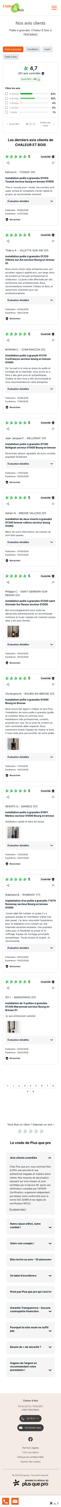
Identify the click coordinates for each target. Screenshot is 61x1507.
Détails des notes (45, 124)
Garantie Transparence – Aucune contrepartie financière (30, 1309)
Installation (32, 49)
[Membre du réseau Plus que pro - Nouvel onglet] (30, 1483)
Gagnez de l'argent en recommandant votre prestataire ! (23, 1366)
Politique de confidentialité (30, 1457)
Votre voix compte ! (22, 1243)
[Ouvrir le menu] (54, 8)
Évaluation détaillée (18, 201)
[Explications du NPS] (39, 79)
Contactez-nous (33, 1427)
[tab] (27, 124)
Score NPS (14, 124)
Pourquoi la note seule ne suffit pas (29, 1329)
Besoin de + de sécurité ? (25, 1346)
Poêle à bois (11, 56)
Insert (47, 49)
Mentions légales (30, 1447)
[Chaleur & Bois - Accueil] (14, 8)
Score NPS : (29, 79)
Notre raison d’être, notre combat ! (25, 1225)
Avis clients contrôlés (23, 1157)
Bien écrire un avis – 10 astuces (29, 1259)
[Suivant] (33, 1091)
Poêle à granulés (13, 49)
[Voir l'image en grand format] (13, 631)
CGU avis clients (30, 1452)
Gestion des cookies (30, 1461)
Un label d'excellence (23, 1275)
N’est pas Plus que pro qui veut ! (29, 1291)
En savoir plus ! (18, 1209)
